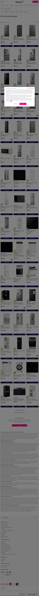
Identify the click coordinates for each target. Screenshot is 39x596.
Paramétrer (15, 103)
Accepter (23, 103)
